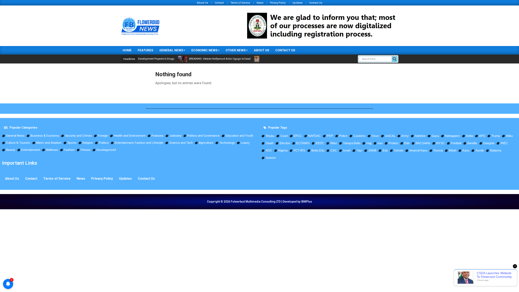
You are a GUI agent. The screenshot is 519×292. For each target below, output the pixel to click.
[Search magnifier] (394, 59)
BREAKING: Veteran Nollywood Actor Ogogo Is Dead (212, 58)
